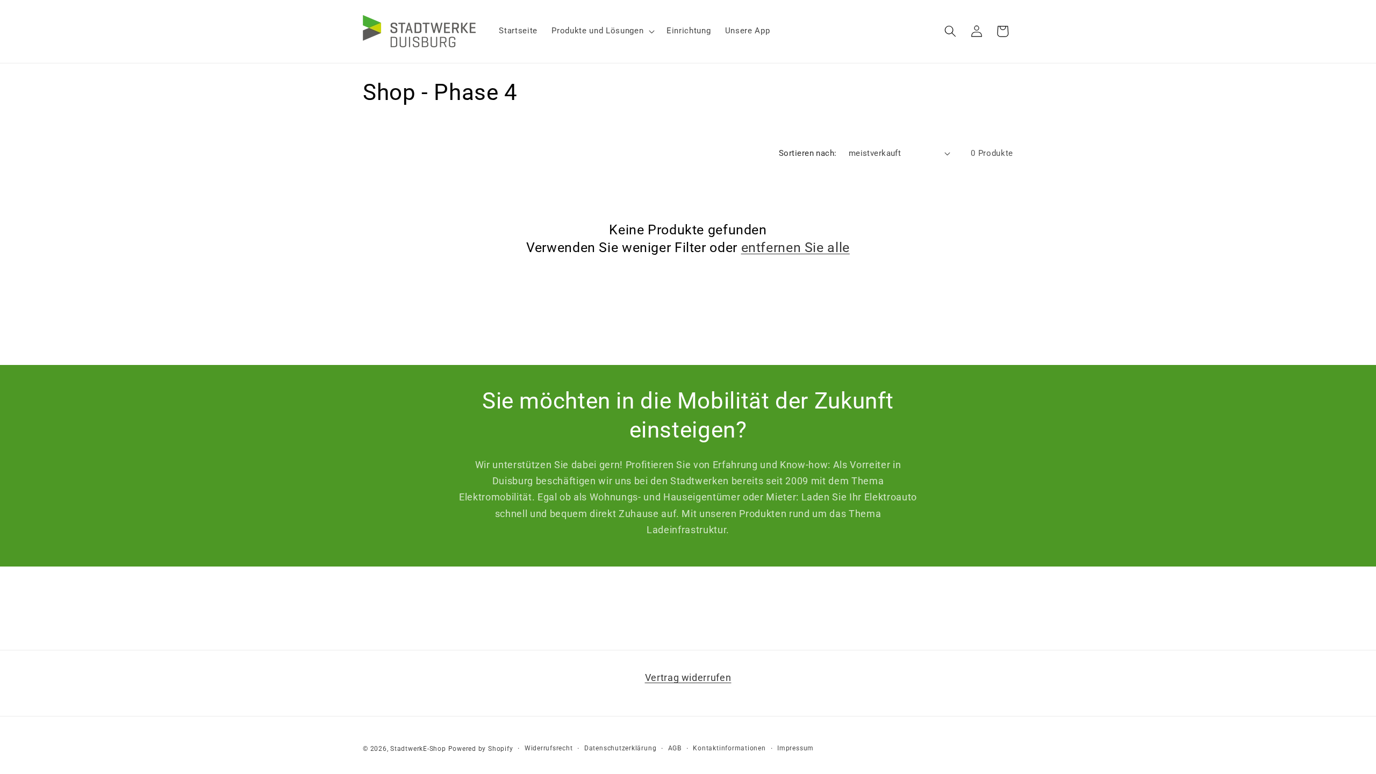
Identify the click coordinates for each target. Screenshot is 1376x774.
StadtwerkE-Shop (418, 748)
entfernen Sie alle (795, 247)
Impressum (795, 748)
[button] (602, 31)
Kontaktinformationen (729, 748)
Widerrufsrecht (549, 748)
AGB (675, 748)
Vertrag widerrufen (688, 677)
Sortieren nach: (808, 153)
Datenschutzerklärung (620, 748)
